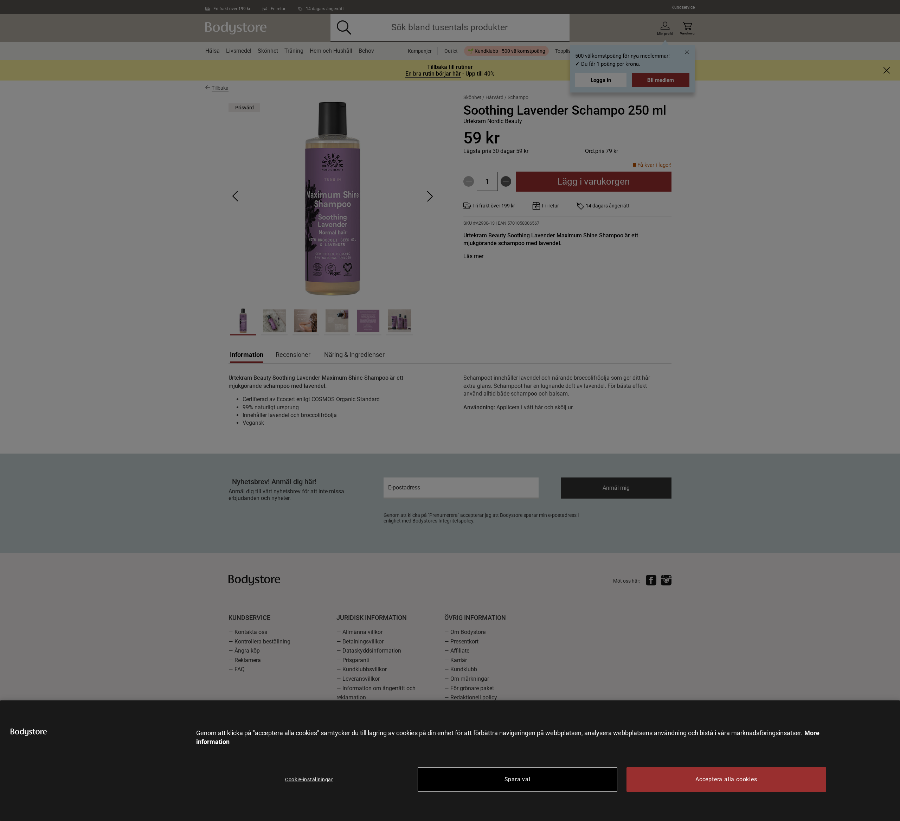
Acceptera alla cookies (726, 779)
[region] (450, 760)
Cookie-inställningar (309, 779)
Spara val (517, 779)
